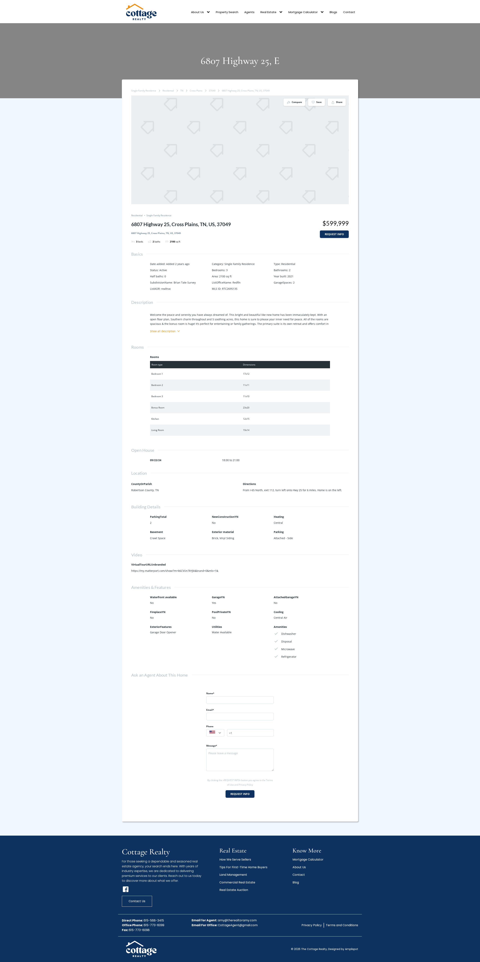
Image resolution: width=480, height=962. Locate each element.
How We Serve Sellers (235, 859)
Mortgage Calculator (303, 12)
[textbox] (215, 733)
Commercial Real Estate (237, 882)
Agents (249, 12)
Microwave (288, 649)
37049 (212, 90)
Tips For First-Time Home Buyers (243, 867)
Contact (349, 12)
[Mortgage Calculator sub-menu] (323, 12)
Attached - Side (283, 538)
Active (163, 270)
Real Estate (268, 12)
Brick (215, 538)
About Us (197, 12)
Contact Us (137, 901)
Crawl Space (157, 538)
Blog (295, 882)
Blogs (333, 12)
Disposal (286, 641)
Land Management (233, 875)
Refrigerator (288, 656)
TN (181, 90)
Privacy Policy (312, 925)
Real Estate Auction (233, 890)
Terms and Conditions (342, 925)
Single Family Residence (143, 90)
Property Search (227, 12)
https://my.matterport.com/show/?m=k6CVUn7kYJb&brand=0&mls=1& (174, 571)
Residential (168, 90)
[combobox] (215, 733)
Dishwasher (288, 634)
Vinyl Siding (227, 538)
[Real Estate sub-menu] (281, 12)
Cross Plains (196, 90)
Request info (334, 234)
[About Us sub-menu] (209, 12)
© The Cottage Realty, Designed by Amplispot (324, 949)
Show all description (163, 331)
